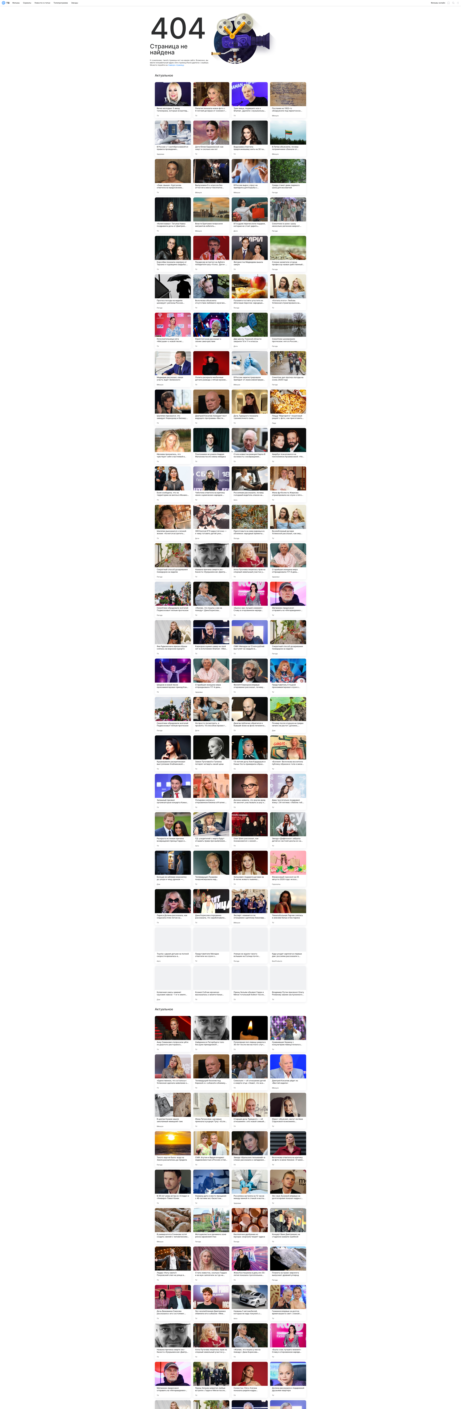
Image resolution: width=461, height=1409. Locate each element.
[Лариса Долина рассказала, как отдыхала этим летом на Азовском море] (173, 907)
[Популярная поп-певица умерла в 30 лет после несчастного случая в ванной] (250, 1188)
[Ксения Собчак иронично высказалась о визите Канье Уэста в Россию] (211, 984)
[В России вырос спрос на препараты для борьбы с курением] (250, 177)
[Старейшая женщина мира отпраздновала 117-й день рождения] (288, 561)
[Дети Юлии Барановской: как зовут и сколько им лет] (211, 139)
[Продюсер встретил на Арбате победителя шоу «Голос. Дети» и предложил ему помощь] (211, 254)
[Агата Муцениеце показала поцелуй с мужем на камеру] (250, 1099)
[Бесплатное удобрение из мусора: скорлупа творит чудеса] (250, 1380)
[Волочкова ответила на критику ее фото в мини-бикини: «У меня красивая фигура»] (288, 1303)
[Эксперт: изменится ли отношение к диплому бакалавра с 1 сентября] (250, 907)
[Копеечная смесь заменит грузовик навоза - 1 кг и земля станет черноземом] (173, 984)
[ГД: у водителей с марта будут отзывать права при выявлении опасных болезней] (211, 830)
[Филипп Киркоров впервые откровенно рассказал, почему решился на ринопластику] (250, 677)
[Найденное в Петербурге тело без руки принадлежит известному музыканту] (211, 1188)
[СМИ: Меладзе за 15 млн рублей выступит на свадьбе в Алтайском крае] (250, 638)
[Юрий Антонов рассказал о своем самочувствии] (211, 331)
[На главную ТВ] (7, 3)
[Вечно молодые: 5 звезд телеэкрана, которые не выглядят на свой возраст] (173, 100)
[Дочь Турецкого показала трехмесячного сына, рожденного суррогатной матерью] (250, 408)
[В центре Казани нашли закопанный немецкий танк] (173, 1265)
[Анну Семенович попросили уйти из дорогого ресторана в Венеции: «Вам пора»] (173, 1188)
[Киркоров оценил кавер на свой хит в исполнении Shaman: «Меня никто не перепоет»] (211, 638)
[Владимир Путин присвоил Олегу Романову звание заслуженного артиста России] (288, 984)
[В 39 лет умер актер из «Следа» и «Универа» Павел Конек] (173, 1341)
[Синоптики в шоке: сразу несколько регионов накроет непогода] (288, 215)
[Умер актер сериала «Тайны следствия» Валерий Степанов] (211, 1138)
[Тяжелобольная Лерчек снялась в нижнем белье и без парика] (288, 907)
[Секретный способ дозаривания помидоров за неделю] (173, 561)
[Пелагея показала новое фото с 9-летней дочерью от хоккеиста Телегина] (211, 100)
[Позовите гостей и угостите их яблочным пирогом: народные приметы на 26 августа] (250, 292)
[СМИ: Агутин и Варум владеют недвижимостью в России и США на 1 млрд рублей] (211, 1303)
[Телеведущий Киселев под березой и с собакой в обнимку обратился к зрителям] (211, 1226)
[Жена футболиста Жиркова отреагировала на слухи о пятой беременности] (288, 484)
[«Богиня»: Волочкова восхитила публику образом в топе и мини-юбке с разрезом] (288, 753)
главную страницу (176, 65)
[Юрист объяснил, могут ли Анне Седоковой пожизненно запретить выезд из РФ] (288, 1265)
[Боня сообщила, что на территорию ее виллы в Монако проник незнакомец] (173, 484)
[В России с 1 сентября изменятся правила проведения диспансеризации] (173, 139)
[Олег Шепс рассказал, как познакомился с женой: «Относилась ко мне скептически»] (250, 830)
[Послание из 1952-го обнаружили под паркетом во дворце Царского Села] (288, 100)
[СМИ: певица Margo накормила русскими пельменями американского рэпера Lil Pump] (173, 1022)
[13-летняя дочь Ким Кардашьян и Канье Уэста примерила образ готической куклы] (250, 753)
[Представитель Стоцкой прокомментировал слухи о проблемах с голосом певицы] (288, 677)
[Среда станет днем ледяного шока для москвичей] (288, 177)
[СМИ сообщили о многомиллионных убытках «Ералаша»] (288, 1022)
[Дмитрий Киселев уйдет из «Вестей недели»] (288, 1226)
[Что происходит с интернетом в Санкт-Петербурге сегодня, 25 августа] (250, 1138)
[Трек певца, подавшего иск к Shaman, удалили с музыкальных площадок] (250, 100)
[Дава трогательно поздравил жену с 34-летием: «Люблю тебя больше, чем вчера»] (288, 792)
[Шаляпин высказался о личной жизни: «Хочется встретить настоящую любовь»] (173, 523)
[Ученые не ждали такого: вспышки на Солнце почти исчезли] (250, 946)
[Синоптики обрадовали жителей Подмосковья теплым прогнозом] (173, 600)
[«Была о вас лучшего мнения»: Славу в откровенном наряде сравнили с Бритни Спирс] (250, 600)
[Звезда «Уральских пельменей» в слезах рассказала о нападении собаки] (250, 1303)
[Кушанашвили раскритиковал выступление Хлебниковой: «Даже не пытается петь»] (173, 753)
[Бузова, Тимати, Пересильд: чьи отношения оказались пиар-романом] (288, 1099)
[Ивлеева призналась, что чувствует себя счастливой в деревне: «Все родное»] (173, 446)
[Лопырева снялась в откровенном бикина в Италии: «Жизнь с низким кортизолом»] (211, 792)
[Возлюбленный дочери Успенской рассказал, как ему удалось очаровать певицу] (288, 523)
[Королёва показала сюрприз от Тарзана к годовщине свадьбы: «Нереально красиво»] (173, 254)
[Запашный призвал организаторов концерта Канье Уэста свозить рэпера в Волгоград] (173, 792)
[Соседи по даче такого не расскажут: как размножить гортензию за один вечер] (173, 1138)
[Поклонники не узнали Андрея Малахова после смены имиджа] (211, 446)
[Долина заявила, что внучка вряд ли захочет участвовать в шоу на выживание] (250, 792)
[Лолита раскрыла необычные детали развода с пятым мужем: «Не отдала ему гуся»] (211, 369)
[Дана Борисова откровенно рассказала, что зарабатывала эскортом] (211, 907)
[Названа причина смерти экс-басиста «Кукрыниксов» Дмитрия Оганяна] (211, 561)
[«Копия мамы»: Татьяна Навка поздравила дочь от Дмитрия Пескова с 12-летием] (173, 215)
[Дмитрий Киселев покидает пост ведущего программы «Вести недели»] (211, 408)
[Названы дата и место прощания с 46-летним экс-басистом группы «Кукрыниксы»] (211, 1341)
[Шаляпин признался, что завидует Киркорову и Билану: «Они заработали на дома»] (173, 408)
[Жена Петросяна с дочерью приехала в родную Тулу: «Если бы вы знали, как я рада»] (211, 1265)
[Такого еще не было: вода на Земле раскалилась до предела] (173, 1303)
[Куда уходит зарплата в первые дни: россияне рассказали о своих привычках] (288, 946)
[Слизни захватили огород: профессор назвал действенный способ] (288, 254)
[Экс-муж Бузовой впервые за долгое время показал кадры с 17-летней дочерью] (288, 1341)
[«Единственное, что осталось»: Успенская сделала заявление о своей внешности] (173, 1226)
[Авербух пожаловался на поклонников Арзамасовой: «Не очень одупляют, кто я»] (288, 446)
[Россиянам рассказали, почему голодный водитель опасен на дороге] (250, 484)
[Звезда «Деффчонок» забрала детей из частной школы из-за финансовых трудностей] (288, 830)
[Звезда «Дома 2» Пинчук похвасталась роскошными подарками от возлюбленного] (173, 1061)
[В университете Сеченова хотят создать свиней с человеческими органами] (173, 1380)
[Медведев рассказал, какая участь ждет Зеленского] (173, 369)
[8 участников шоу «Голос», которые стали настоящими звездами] (211, 1099)
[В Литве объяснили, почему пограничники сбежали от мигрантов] (288, 139)
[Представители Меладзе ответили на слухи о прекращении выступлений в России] (211, 946)
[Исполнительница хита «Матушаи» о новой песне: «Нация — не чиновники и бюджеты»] (173, 331)
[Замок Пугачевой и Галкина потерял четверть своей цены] (211, 753)
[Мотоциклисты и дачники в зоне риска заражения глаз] (211, 1380)
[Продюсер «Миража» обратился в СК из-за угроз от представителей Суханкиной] (288, 1138)
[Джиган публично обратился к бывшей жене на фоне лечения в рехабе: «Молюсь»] (250, 715)
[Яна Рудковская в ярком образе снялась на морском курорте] (173, 638)
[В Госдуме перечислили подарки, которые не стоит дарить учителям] (250, 215)
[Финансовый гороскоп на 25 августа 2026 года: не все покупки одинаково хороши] (288, 869)
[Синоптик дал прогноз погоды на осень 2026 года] (288, 369)
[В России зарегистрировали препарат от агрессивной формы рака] (250, 369)
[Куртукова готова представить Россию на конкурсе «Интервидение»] (173, 1099)
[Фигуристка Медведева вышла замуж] (250, 254)
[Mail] (3, 3)
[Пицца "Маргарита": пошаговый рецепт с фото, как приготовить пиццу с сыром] (288, 408)
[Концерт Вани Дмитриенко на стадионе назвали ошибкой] (288, 1380)
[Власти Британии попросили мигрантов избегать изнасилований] (211, 215)
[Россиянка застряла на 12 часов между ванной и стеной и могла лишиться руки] (250, 1341)
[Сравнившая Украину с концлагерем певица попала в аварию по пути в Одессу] (288, 1188)
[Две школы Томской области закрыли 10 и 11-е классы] (250, 331)
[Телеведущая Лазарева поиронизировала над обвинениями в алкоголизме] (211, 869)
